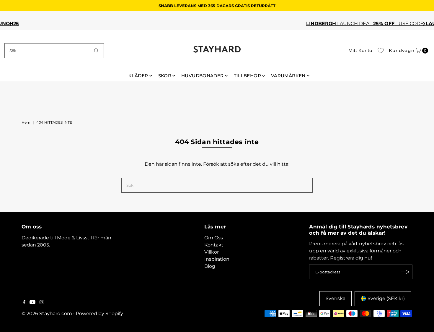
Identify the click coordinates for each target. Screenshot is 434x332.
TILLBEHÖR (247, 75)
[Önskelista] (380, 50)
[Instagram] (42, 302)
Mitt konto (360, 50)
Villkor (211, 252)
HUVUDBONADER (202, 75)
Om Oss (213, 238)
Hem (26, 122)
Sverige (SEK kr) (386, 298)
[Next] (424, 24)
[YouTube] (32, 302)
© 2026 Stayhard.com (47, 313)
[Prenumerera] (405, 272)
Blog (209, 266)
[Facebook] (24, 302)
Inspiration (216, 259)
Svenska (335, 298)
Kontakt (213, 245)
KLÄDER (138, 75)
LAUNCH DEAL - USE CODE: (243, 23)
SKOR (165, 75)
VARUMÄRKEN (288, 75)
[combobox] (54, 50)
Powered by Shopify (99, 313)
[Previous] (10, 24)
